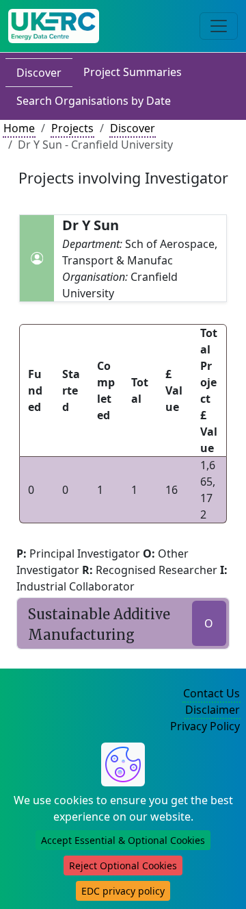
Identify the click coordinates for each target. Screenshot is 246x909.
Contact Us (211, 693)
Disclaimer (212, 709)
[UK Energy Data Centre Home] (53, 26)
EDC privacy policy (123, 890)
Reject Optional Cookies (123, 865)
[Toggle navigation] (219, 26)
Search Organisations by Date (93, 100)
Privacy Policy (205, 726)
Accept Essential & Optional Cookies (123, 840)
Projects (72, 128)
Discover (39, 72)
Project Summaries (132, 71)
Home (19, 128)
